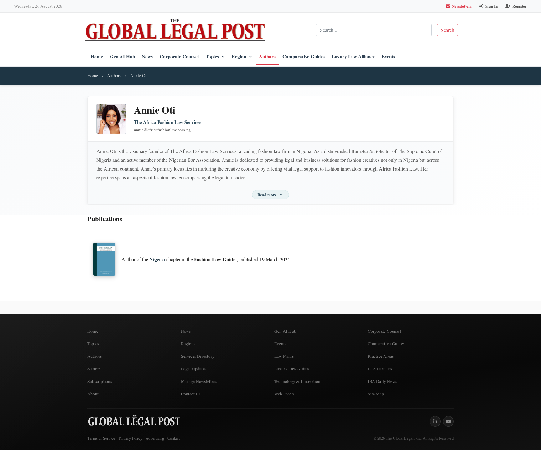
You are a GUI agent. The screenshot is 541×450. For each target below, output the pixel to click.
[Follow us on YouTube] (448, 421)
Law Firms (284, 356)
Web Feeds (284, 394)
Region (239, 56)
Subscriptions (99, 381)
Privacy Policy (130, 438)
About (93, 394)
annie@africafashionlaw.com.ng (162, 130)
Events (388, 56)
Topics (212, 56)
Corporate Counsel (179, 56)
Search (447, 30)
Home (96, 56)
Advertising (155, 438)
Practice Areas (381, 356)
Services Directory (198, 356)
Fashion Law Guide (214, 259)
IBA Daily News (382, 381)
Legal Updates (194, 369)
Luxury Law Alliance (353, 56)
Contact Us (191, 394)
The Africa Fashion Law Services (167, 122)
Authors (267, 56)
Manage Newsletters (199, 381)
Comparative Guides (303, 56)
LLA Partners (380, 369)
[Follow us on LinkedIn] (435, 421)
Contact (173, 438)
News (147, 56)
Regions (188, 344)
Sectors (93, 369)
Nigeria (157, 259)
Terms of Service (101, 438)
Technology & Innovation (297, 381)
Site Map (376, 394)
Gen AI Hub (122, 56)
